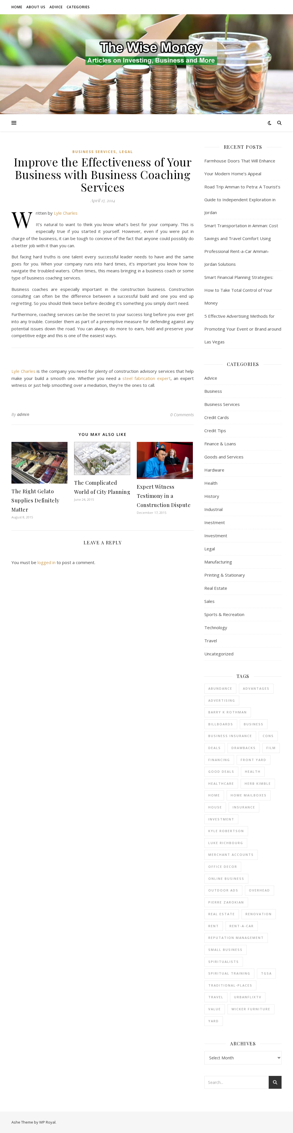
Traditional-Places (230, 985)
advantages (256, 688)
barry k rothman (227, 712)
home (214, 795)
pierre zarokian (226, 902)
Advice (56, 7)
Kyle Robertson (226, 831)
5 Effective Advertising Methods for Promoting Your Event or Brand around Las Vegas (242, 329)
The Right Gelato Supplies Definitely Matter (35, 500)
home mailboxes (249, 795)
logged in (46, 562)
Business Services (94, 151)
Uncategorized (218, 654)
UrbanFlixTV (248, 997)
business (254, 724)
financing (219, 760)
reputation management (236, 937)
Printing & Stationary (224, 575)
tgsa (266, 973)
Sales (209, 601)
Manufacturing (218, 562)
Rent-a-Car (241, 926)
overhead (259, 890)
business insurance (230, 736)
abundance (220, 688)
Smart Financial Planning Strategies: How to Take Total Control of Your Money (238, 290)
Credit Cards (216, 417)
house (215, 807)
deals (214, 748)
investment (221, 819)
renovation (259, 914)
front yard (253, 760)
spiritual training (229, 973)
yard (213, 1021)
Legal (126, 151)
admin (23, 414)
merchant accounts (231, 854)
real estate (221, 914)
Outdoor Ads (223, 890)
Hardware (214, 470)
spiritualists (223, 961)
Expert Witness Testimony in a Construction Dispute (164, 495)
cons (268, 736)
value (214, 1009)
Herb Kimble (258, 783)
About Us (35, 7)
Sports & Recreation (224, 614)
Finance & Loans (220, 443)
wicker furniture (250, 1009)
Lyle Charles (66, 213)
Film (271, 748)
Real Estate (215, 588)
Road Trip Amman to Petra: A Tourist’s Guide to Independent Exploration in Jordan (242, 199)
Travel (210, 640)
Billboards (220, 724)
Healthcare (221, 783)
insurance (244, 807)
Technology (215, 627)
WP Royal (47, 1122)
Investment (215, 535)
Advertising (221, 700)
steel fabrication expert (146, 378)
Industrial (213, 509)
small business (225, 949)
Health (210, 483)
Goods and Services (223, 457)
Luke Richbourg (225, 843)
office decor (222, 866)
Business (213, 391)
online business (226, 878)
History (211, 496)
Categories (78, 7)
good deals (221, 771)
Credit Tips (215, 430)
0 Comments (182, 414)
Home (16, 7)
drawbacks (243, 748)
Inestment (214, 522)
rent (213, 926)
